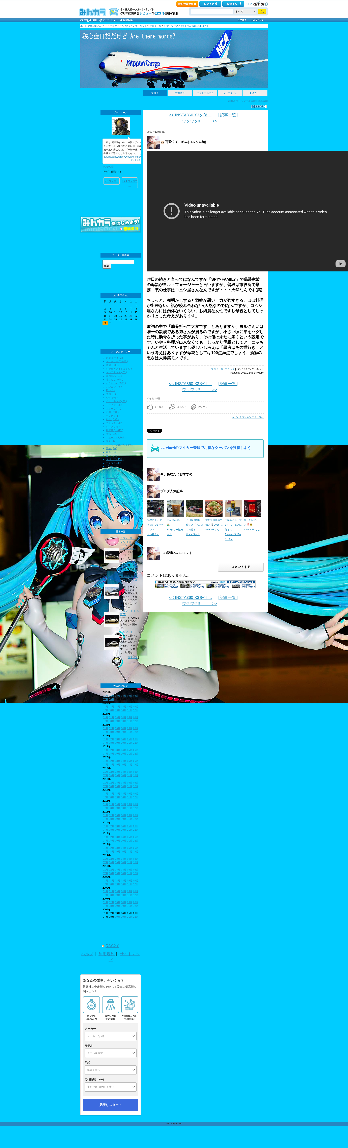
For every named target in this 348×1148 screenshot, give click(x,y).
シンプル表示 (248, 100)
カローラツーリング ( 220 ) (121, 499)
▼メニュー (255, 93)
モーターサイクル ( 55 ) (119, 502)
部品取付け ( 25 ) (115, 357)
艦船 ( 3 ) (111, 470)
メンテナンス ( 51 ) (116, 372)
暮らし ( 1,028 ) (114, 379)
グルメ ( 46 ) (113, 426)
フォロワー (130, 183)
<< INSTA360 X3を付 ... (190, 115)
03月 (117, 695)
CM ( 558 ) (112, 397)
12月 (135, 710)
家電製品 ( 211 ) (114, 376)
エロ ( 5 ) (111, 394)
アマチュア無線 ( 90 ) (117, 492)
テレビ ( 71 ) (113, 415)
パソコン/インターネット (133, 26)
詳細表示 (233, 100)
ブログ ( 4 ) (112, 466)
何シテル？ (135, 160)
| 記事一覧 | (228, 115)
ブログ (113, 26)
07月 (105, 699)
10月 (123, 710)
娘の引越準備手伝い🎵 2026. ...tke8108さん (214, 525)
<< (114, 295)
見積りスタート (110, 1105)
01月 (105, 695)
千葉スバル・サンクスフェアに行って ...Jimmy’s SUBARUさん (233, 530)
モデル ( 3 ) (112, 495)
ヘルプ (248, 4)
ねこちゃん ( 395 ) (116, 383)
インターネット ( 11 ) (117, 481)
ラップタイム (230, 93)
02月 (111, 695)
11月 (129, 710)
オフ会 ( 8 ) (112, 477)
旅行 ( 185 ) (112, 455)
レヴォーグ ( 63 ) (115, 484)
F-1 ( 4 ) (110, 390)
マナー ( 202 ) (113, 408)
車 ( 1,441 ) (112, 441)
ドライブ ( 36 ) (114, 405)
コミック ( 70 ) (114, 423)
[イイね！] (257, 106)
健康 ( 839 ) (112, 365)
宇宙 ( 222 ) (112, 434)
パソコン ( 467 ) (114, 386)
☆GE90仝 (108, 166)
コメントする (241, 566)
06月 (135, 695)
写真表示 (263, 100)
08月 (111, 699)
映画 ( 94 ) (111, 452)
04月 (123, 695)
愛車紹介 (180, 93)
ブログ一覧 (155, 26)
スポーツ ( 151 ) (114, 459)
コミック (230, 369)
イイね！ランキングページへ (248, 417)
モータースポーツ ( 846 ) (119, 444)
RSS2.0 (112, 946)
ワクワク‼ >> (199, 121)
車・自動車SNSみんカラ (93, 26)
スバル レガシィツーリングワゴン (129, 580)
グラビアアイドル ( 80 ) (119, 368)
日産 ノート (126, 632)
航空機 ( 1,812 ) (114, 430)
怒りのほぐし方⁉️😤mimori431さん (252, 525)
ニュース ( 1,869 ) (115, 437)
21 (130, 316)
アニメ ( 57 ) (113, 488)
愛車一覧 (133, 657)
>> (126, 295)
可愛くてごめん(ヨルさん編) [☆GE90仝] (186, 26)
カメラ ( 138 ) (113, 463)
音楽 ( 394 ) (112, 412)
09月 (117, 710)
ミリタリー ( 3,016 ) (117, 361)
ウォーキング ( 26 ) (116, 401)
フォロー (112, 181)
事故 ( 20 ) (111, 448)
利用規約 (106, 954)
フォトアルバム (205, 93)
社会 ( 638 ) (112, 419)
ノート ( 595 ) (113, 473)
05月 (129, 695)
